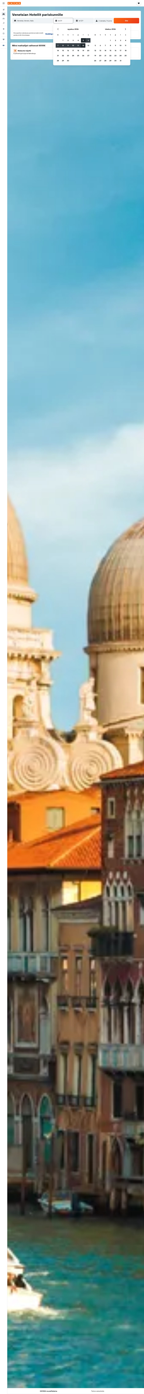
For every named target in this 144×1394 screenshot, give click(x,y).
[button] (3, 3)
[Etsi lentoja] (3, 10)
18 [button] (78, 50)
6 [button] (88, 40)
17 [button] (73, 50)
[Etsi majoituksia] (3, 14)
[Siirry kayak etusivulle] (14, 3)
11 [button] (78, 45)
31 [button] (120, 61)
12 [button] (83, 45)
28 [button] (58, 61)
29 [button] (63, 61)
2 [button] (68, 40)
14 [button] (58, 50)
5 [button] (83, 40)
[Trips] (3, 39)
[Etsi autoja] (3, 18)
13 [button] (88, 45)
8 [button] (110, 45)
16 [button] (68, 50)
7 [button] (57, 45)
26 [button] (83, 55)
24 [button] (73, 55)
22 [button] (63, 55)
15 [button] (63, 50)
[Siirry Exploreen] (3, 29)
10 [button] (73, 45)
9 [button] (68, 45)
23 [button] (68, 55)
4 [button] (78, 40)
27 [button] (88, 55)
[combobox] (34, 20)
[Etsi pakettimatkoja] (3, 23)
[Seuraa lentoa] (3, 33)
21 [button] (58, 55)
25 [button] (78, 55)
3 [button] (73, 40)
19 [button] (83, 50)
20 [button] (88, 50)
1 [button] (110, 40)
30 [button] (68, 61)
